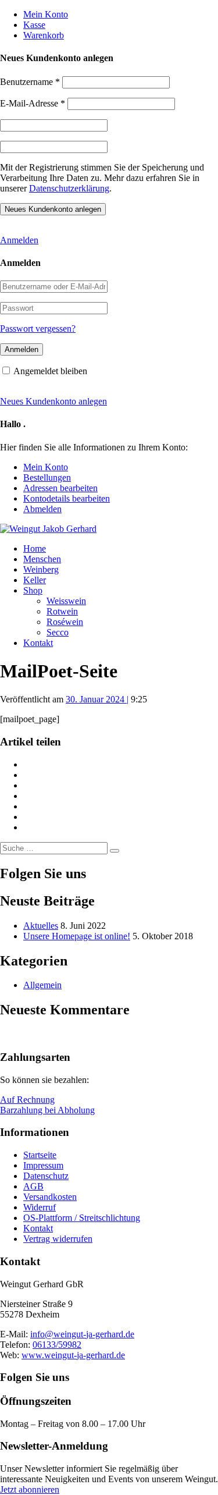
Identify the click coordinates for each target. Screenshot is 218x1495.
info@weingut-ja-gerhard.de (82, 1334)
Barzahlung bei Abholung (47, 1110)
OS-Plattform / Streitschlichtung (81, 1218)
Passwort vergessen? (38, 328)
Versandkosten (50, 1197)
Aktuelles (40, 926)
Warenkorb (43, 35)
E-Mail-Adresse (32, 103)
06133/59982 (57, 1345)
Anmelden (19, 240)
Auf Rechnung (27, 1100)
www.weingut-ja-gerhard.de (73, 1355)
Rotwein (62, 611)
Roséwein (65, 622)
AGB (33, 1186)
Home (34, 548)
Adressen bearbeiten (60, 488)
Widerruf (39, 1207)
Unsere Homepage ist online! (76, 936)
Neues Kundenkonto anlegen (53, 401)
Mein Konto (45, 14)
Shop (32, 590)
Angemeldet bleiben (50, 371)
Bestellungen (47, 477)
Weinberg (41, 569)
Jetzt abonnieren (29, 1489)
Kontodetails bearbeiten (66, 498)
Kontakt (38, 643)
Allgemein (42, 985)
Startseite (39, 1155)
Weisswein (66, 601)
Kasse (34, 25)
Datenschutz (46, 1176)
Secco (58, 632)
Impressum (43, 1165)
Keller (34, 580)
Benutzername (30, 82)
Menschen (42, 559)
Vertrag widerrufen (57, 1239)
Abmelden (42, 509)
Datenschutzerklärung (69, 188)
